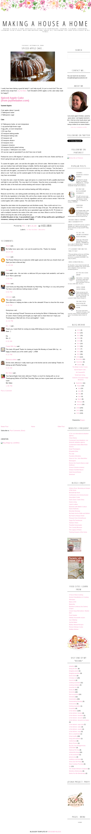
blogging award (73, 671)
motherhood (72, 741)
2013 (78, 346)
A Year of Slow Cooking (76, 595)
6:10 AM (9, 368)
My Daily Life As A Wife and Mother (79, 513)
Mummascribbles (11, 359)
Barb (7, 270)
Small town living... (80, 375)
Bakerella (72, 604)
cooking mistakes (74, 685)
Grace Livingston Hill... (76, 262)
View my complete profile (79, 127)
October (79, 364)
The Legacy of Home (75, 530)
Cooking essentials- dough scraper (82, 175)
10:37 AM (9, 252)
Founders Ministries (75, 456)
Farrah (8, 257)
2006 (77, 413)
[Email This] (42, 226)
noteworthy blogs (74, 752)
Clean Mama (73, 438)
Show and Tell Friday (75, 761)
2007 (77, 410)
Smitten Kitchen (73, 629)
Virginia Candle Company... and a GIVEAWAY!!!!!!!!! (77, 221)
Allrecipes (72, 599)
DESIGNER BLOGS (54, 832)
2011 (78, 351)
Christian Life (73, 678)
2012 (78, 349)
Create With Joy (11, 346)
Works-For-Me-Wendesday (77, 773)
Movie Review (73, 743)
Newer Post (4, 426)
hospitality (72, 708)
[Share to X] (46, 226)
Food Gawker (73, 615)
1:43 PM (9, 278)
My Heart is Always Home (76, 516)
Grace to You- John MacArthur (78, 458)
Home (33, 426)
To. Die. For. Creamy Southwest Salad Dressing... (82, 235)
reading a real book (75, 759)
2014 (78, 343)
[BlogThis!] (44, 226)
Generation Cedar (74, 497)
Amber (8, 283)
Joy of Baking (73, 620)
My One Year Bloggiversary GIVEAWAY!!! (81, 191)
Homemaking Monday (75, 701)
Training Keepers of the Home (78, 532)
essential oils (73, 687)
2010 (78, 354)
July (79, 388)
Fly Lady (71, 453)
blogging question (74, 673)
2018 (78, 333)
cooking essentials (74, 682)
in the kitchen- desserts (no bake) (79, 720)
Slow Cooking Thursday (76, 764)
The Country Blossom (75, 527)
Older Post (61, 426)
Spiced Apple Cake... (80, 369)
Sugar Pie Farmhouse (75, 520)
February (79, 402)
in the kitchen (73, 711)
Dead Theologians (74, 449)
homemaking (73, 699)
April (79, 396)
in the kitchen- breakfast (76, 715)
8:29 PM (9, 305)
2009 (77, 357)
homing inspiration (74, 706)
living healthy (73, 736)
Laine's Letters (73, 504)
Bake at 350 (72, 602)
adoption (71, 666)
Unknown (9, 297)
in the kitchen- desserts (36, 229)
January (79, 404)
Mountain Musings (74, 511)
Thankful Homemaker (75, 525)
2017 (78, 335)
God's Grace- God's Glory (76, 499)
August (79, 386)
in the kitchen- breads (75, 713)
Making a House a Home (45, 23)
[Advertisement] (33, 408)
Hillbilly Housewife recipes (77, 617)
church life (72, 680)
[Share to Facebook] (48, 226)
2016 (78, 338)
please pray (72, 757)
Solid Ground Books (75, 472)
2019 (78, 330)
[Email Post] (39, 226)
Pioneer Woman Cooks (76, 627)
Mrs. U (8, 326)
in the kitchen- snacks (75, 729)
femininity (72, 692)
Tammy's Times (73, 523)
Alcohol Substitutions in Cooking (79, 597)
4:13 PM (9, 354)
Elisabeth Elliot (73, 451)
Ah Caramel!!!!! (80, 372)
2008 (77, 408)
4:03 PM (9, 292)
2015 (78, 341)
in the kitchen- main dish (76, 724)
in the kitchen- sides (75, 727)
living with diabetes (75, 738)
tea (70, 766)
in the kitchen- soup (75, 731)
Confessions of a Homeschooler (78, 495)
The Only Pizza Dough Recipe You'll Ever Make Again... (82, 304)
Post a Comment (6, 391)
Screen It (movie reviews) (76, 467)
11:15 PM (9, 321)
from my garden (73, 694)
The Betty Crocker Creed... (80, 367)
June (79, 391)
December (79, 359)
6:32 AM (9, 341)
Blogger (82, 420)
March (79, 399)
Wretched (72, 474)
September (79, 383)
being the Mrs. (73, 668)
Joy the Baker (21, 91)
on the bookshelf (74, 754)
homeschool (72, 704)
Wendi (8, 246)
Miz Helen (9, 373)
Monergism (72, 461)
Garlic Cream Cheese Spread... (81, 288)
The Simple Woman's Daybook (78, 769)
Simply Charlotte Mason (76, 470)
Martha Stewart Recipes (76, 624)
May (79, 394)
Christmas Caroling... (80, 206)
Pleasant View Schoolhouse (77, 518)
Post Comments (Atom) (17, 430)
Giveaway (72, 697)
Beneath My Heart (74, 492)
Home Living (73, 502)
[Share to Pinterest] (50, 226)
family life (72, 689)
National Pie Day (74, 750)
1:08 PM (9, 386)
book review (72, 675)
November (79, 362)
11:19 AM (9, 265)
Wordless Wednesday (75, 771)
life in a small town (74, 734)
